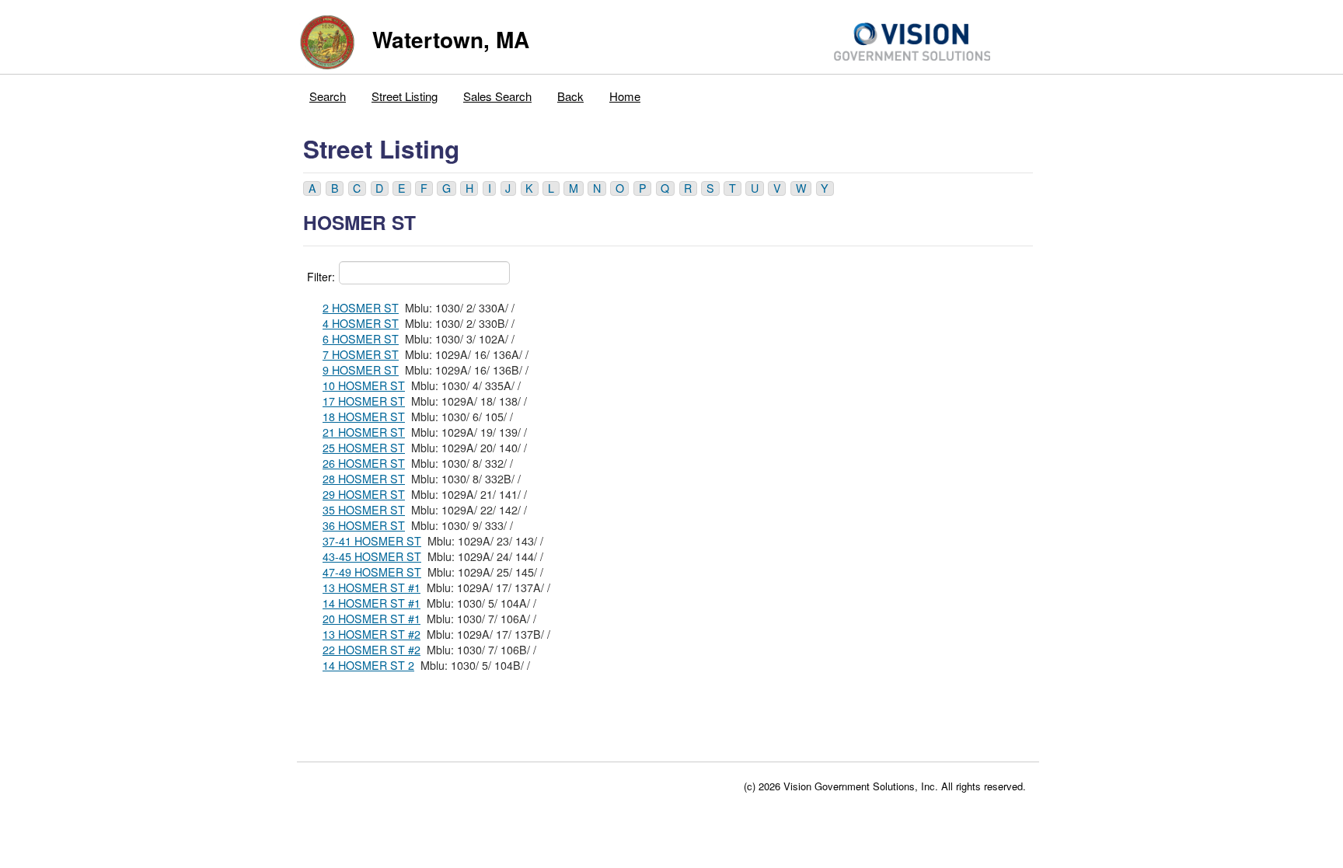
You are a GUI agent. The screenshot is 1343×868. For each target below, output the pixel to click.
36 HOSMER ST (364, 525)
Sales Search (497, 96)
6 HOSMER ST (361, 339)
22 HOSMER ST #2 (371, 649)
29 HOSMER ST (364, 494)
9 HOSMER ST (361, 370)
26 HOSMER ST (364, 463)
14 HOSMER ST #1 (371, 603)
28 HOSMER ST (364, 478)
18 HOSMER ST (364, 416)
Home (624, 96)
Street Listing (405, 96)
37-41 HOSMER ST (372, 541)
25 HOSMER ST (364, 447)
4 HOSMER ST (361, 323)
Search (327, 96)
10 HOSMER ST (364, 385)
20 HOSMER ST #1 (371, 618)
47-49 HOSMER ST (372, 572)
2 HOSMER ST (361, 307)
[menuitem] (328, 92)
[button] (312, 188)
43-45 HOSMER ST (372, 556)
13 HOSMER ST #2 (371, 634)
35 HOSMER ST (364, 510)
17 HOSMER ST (364, 401)
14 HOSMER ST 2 (368, 665)
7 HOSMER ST (361, 354)
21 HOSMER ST (364, 432)
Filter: (321, 276)
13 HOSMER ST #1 (371, 587)
